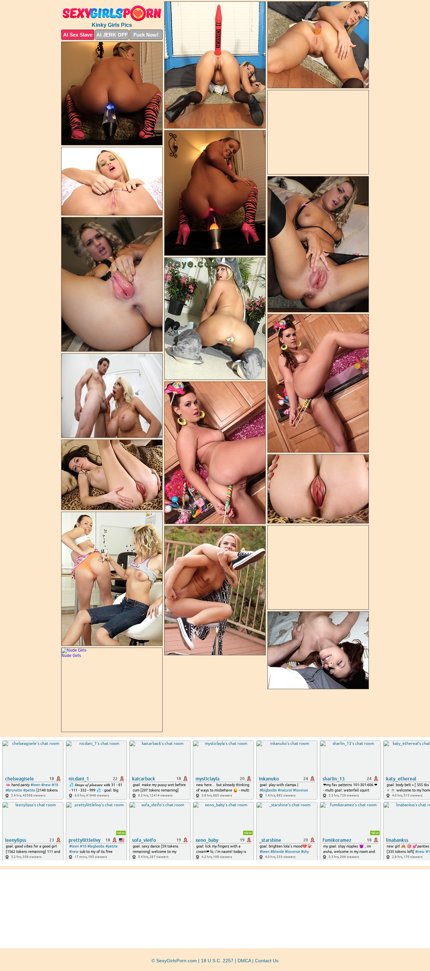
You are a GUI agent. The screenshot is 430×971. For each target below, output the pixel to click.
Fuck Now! (146, 35)
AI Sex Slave (77, 35)
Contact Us (266, 960)
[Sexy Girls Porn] (112, 13)
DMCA (244, 960)
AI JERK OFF (112, 35)
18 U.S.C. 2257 (217, 960)
